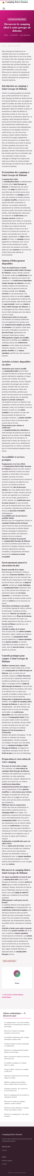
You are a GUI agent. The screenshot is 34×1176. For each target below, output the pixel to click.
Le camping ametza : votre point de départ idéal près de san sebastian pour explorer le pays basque (17, 1024)
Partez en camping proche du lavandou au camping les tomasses (16, 1096)
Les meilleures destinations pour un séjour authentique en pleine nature (16, 1038)
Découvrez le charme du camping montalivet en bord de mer (14, 1032)
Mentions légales (7, 1160)
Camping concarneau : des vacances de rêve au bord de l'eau (15, 1089)
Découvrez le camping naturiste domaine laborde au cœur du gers (16, 1051)
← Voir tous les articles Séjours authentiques (12, 996)
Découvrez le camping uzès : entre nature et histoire (16, 1115)
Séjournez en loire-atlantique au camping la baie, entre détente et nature (16, 1109)
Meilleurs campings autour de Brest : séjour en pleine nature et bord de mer (15, 1083)
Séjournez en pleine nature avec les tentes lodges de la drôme (16, 1077)
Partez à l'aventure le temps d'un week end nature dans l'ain (16, 1057)
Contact (4, 1164)
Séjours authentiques (17, 19)
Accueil (4, 46)
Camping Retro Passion (15, 2)
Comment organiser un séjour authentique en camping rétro (16, 1045)
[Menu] (4, 8)
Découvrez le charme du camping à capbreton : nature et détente (14, 1102)
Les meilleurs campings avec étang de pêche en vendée (15, 1064)
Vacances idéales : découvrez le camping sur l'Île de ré (16, 1070)
